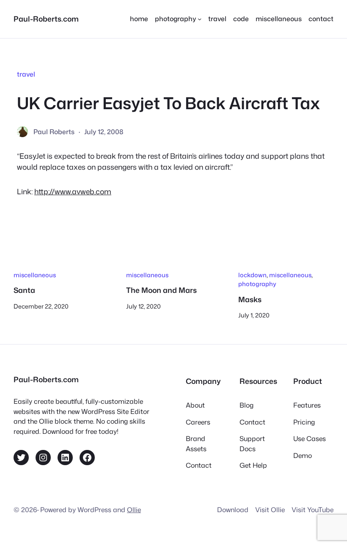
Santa (24, 290)
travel (26, 74)
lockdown (252, 274)
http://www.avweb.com (72, 191)
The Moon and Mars (161, 290)
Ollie (134, 509)
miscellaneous (35, 274)
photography (257, 283)
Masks (250, 299)
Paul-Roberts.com (46, 19)
